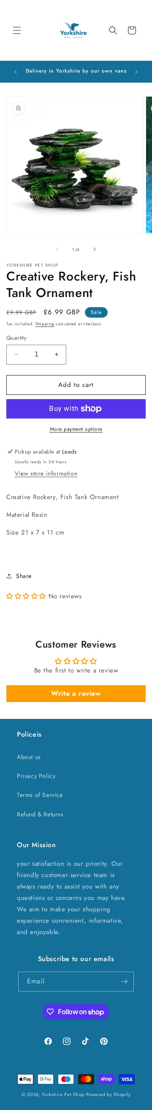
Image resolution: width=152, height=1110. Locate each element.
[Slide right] (94, 249)
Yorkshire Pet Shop (63, 1094)
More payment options (76, 429)
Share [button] (24, 576)
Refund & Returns (40, 814)
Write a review (75, 693)
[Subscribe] (124, 981)
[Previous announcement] (15, 71)
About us (29, 757)
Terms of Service (40, 795)
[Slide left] (57, 249)
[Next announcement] (136, 71)
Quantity (16, 338)
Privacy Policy (36, 776)
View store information (46, 473)
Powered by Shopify (108, 1094)
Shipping (44, 324)
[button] (17, 30)
